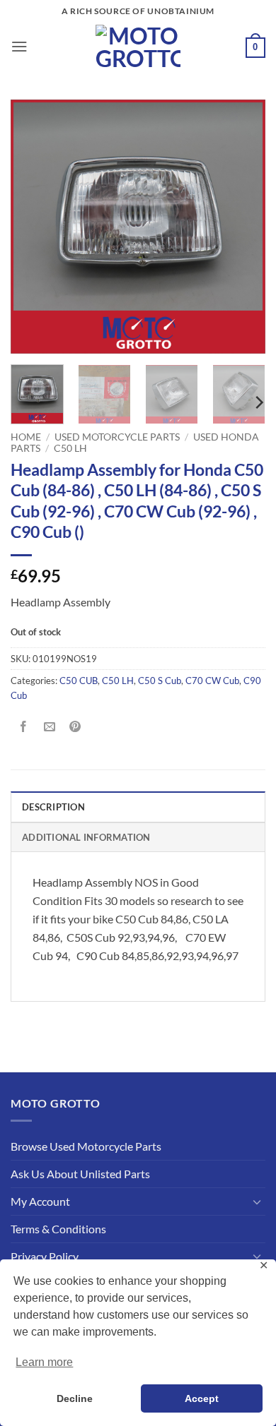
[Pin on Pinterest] (75, 727)
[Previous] (33, 226)
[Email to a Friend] (49, 727)
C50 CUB (78, 680)
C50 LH (70, 448)
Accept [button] (202, 1398)
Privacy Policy (45, 1256)
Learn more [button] (44, 1362)
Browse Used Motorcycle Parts (86, 1146)
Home (26, 437)
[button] (19, 46)
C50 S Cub (159, 680)
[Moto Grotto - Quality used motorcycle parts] (138, 46)
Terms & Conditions (58, 1228)
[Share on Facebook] (23, 727)
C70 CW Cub (212, 680)
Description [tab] (53, 807)
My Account (40, 1201)
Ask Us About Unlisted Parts (80, 1173)
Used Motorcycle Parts (117, 437)
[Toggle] (256, 1202)
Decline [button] (75, 1398)
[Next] (242, 226)
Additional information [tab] (86, 837)
